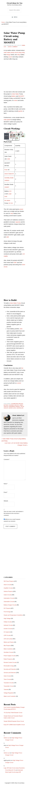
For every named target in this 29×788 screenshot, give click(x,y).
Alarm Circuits (7, 584)
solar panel (7, 119)
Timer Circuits (7, 679)
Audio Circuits (7, 594)
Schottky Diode (8, 178)
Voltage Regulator (8, 693)
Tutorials (6, 689)
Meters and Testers (9, 642)
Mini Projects (7, 645)
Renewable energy (14, 406)
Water (17, 94)
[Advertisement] (14, 76)
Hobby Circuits (8, 621)
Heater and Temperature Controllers (13, 615)
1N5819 (6, 180)
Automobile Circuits (9, 601)
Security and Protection (10, 669)
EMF (15, 262)
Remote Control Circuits (10, 662)
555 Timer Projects (9, 581)
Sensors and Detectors (10, 672)
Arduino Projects (8, 591)
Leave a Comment (13, 46)
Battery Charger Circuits (11, 405)
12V (10, 191)
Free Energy (7, 611)
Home (3, 22)
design (8, 54)
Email (6, 492)
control (19, 383)
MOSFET (21, 96)
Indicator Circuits (8, 625)
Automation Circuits (17, 403)
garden (20, 111)
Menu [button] (15, 17)
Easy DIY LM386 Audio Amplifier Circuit (14, 724)
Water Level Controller (16, 408)
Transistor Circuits (8, 682)
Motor (8, 200)
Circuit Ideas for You (14, 3)
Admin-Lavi (7, 737)
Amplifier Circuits (8, 588)
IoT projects (7, 632)
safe (7, 237)
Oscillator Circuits (8, 652)
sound (10, 57)
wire (21, 328)
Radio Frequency (8, 659)
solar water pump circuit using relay (14, 52)
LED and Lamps (8, 638)
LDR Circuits (7, 635)
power (21, 209)
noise (15, 100)
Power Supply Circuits (9, 655)
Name (6, 483)
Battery (13, 96)
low (22, 368)
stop (11, 213)
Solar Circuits (7, 676)
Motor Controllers (8, 649)
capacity (17, 222)
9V (13, 173)
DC (5, 200)
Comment (7, 459)
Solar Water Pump (15, 303)
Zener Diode (8, 173)
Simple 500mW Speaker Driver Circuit (14, 721)
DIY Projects (7, 608)
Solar (13, 94)
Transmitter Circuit (8, 686)
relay (18, 54)
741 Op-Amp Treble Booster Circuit (13, 712)
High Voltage (7, 618)
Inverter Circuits (8, 628)
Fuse (5, 169)
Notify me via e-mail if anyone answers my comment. (12, 520)
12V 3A (10, 203)
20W (8, 159)
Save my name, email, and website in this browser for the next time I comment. (13, 513)
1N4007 (6, 187)
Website (6, 501)
